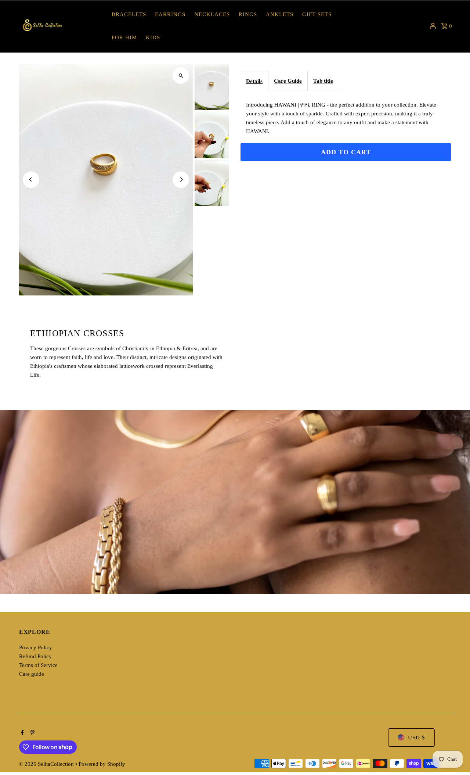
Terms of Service (38, 665)
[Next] (181, 179)
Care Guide (288, 81)
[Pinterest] (32, 733)
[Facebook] (21, 733)
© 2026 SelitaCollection (47, 764)
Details (254, 81)
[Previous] (31, 179)
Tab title (323, 81)
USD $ (416, 737)
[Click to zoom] (181, 75)
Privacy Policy (35, 647)
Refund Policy (35, 656)
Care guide (31, 674)
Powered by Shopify (102, 764)
